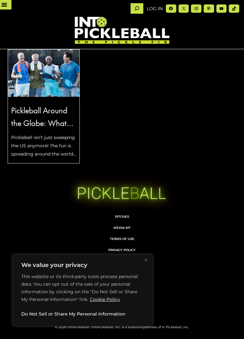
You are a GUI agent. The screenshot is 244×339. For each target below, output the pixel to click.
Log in (155, 8)
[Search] (137, 8)
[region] (82, 290)
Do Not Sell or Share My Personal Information (73, 314)
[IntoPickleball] (122, 30)
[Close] (146, 260)
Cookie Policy (105, 299)
